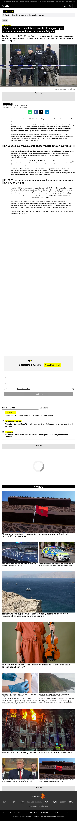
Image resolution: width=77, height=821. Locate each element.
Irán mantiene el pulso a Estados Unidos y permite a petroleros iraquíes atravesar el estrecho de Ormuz (35, 615)
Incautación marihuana (48, 1)
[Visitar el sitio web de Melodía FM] (71, 802)
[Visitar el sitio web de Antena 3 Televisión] (6, 802)
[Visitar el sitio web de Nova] (30, 802)
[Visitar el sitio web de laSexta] (14, 802)
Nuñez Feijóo (15, 1)
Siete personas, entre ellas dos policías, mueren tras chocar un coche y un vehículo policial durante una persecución (56, 564)
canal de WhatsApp (32, 211)
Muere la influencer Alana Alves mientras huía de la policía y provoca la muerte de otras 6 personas (39, 425)
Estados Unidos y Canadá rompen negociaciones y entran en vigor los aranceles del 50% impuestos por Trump (19, 780)
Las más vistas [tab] (8, 408)
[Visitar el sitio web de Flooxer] (44, 806)
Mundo (38, 486)
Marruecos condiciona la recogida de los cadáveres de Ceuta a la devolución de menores (35, 535)
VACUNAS (9, 432)
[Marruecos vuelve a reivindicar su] (57, 768)
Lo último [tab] (44, 408)
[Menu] (74, 5)
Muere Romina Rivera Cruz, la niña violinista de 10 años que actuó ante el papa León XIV (36, 666)
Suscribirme (38, 394)
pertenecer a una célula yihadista (44, 204)
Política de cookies (37, 816)
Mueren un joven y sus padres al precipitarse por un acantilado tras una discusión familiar (54, 695)
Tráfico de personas (24, 1)
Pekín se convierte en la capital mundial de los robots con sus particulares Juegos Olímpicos (19, 564)
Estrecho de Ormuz (71, 1)
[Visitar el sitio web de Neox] (22, 802)
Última (65, 5)
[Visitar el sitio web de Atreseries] (46, 802)
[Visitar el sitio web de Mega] (38, 802)
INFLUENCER (10, 413)
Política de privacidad (25, 816)
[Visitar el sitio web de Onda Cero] (54, 802)
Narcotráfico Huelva (35, 1)
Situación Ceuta (7, 1)
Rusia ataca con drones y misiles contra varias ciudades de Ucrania (37, 752)
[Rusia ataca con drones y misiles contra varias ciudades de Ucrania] (38, 730)
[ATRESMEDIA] (38, 796)
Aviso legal (16, 816)
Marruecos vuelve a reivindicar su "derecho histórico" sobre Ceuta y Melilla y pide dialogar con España (56, 780)
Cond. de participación (50, 816)
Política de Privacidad (23, 389)
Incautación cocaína (60, 1)
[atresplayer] (70, 6)
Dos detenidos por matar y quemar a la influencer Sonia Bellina (29, 415)
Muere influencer (13, 421)
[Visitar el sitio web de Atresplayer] (34, 806)
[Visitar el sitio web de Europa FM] (62, 802)
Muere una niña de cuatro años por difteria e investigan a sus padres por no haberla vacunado (36, 436)
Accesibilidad (60, 816)
